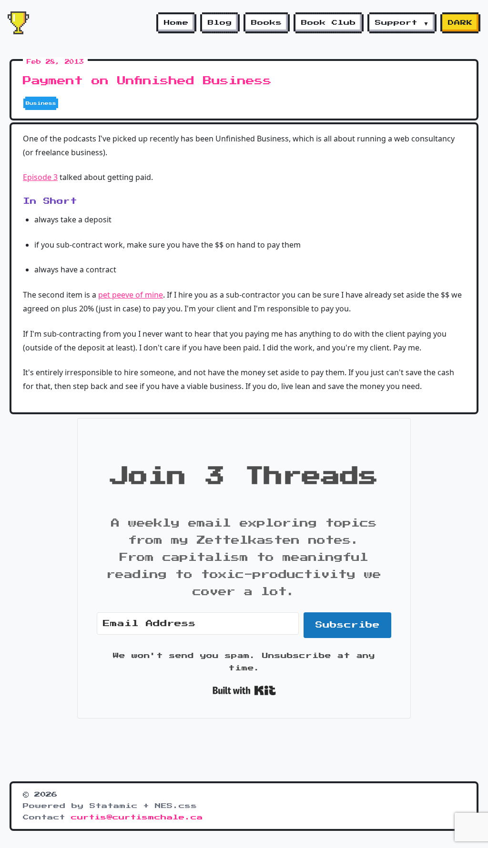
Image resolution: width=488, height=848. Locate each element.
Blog (220, 23)
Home (176, 23)
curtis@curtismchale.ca (137, 817)
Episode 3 (40, 177)
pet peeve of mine (130, 294)
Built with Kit (244, 690)
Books (266, 23)
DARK (460, 23)
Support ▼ (402, 23)
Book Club (328, 23)
